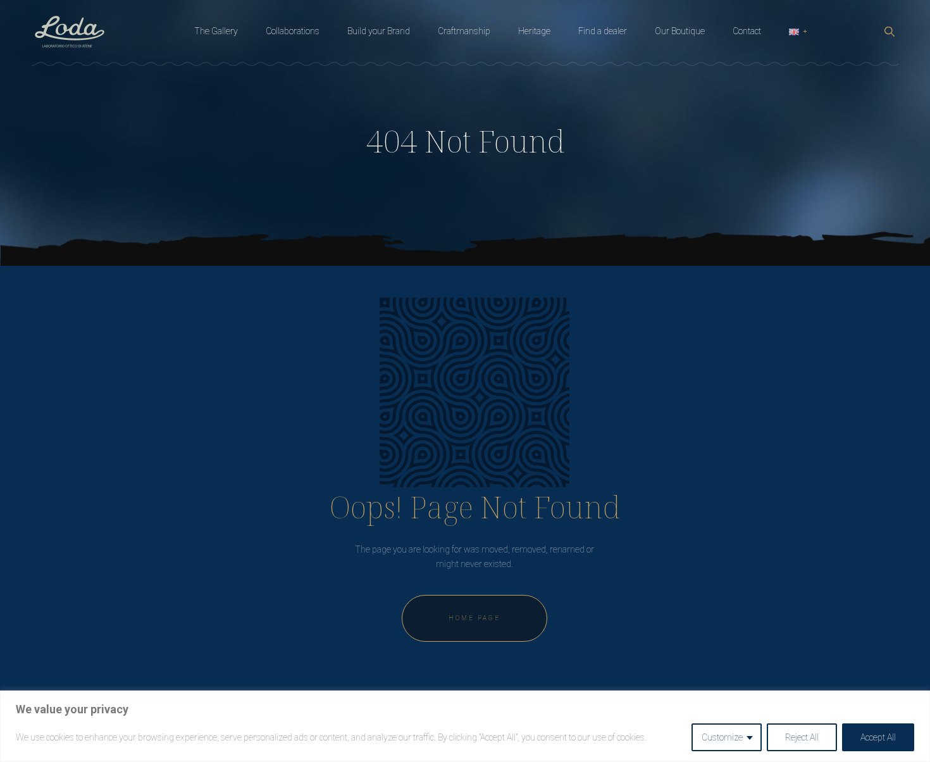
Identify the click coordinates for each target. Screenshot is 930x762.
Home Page (474, 618)
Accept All (878, 737)
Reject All (802, 737)
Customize (722, 737)
